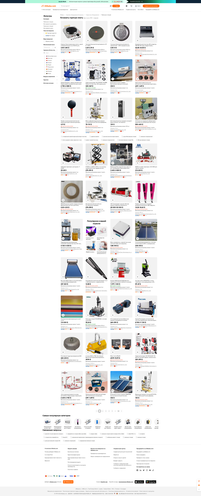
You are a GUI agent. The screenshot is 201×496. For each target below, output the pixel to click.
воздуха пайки (94, 433)
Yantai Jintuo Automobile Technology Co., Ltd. (72, 91)
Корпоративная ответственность (53, 457)
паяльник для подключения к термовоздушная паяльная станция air (87, 437)
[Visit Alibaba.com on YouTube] (150, 470)
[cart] (131, 6)
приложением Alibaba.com (126, 481)
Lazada (100, 488)
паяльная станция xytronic (109, 140)
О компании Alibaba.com (51, 448)
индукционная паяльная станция (87, 440)
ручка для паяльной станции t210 (52, 440)
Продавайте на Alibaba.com (143, 451)
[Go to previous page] (96, 411)
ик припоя (142, 433)
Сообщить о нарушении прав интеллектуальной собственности (122, 464)
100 (118, 411)
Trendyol (117, 488)
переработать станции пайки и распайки (77, 433)
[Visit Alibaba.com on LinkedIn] (140, 470)
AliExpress (78, 488)
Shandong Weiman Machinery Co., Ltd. (70, 212)
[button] (111, 6)
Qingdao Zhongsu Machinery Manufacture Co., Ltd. (72, 327)
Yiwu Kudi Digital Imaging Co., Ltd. (69, 173)
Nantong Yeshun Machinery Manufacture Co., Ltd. (121, 210)
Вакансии (47, 460)
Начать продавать (140, 454)
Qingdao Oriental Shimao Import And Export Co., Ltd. (121, 175)
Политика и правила (73, 469)
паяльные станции (129, 437)
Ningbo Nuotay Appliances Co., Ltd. (69, 131)
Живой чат (116, 454)
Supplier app (104, 481)
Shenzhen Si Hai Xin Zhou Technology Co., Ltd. (121, 252)
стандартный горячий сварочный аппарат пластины (75, 136)
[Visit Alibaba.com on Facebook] (137, 470)
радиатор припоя (95, 136)
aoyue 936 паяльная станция (129, 136)
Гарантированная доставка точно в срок (76, 458)
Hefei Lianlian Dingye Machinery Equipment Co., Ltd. (121, 327)
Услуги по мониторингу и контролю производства (77, 465)
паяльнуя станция (141, 437)
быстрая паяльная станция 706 (126, 140)
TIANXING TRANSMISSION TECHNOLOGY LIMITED (72, 361)
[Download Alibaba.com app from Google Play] (151, 481)
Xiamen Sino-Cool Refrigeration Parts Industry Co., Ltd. (97, 51)
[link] (199, 481)
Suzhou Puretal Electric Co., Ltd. (118, 129)
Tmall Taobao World (93, 488)
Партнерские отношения (142, 463)
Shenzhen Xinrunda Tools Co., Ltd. (118, 364)
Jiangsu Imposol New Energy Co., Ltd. (70, 289)
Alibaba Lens (53, 481)
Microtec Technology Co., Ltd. (142, 173)
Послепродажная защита (74, 462)
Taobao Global (107, 488)
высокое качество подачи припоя (111, 136)
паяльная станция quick (70, 440)
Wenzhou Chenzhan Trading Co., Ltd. (119, 51)
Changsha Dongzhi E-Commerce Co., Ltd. (120, 91)
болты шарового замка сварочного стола (72, 140)
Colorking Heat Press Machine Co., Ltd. (95, 210)
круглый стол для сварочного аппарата (54, 433)
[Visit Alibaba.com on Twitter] (144, 470)
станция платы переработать (51, 437)
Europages (123, 488)
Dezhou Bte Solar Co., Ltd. (141, 251)
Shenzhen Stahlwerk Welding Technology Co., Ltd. (97, 92)
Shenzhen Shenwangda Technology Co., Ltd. (146, 54)
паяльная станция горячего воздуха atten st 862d (113, 433)
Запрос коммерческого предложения (100, 456)
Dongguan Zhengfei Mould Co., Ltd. (94, 131)
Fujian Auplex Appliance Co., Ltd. (143, 290)
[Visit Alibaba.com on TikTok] (153, 470)
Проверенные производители (98, 453)
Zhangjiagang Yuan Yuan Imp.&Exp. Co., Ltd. (145, 129)
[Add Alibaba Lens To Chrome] (68, 481)
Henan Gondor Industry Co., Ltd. (143, 91)
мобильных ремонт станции (113, 437)
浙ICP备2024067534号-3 (140, 493)
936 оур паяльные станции (144, 140)
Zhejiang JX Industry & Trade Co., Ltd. (70, 51)
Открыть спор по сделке (120, 457)
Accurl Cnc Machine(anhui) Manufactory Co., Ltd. (146, 325)
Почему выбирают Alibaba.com (52, 451)
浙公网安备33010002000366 (126, 493)
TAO (113, 488)
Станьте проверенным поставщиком (145, 460)
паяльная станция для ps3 (146, 136)
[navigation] (50, 213)
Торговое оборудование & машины (75, 14)
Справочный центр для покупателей (123, 451)
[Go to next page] (121, 411)
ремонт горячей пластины (92, 140)
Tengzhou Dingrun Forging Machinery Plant (71, 249)
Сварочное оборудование (92, 14)
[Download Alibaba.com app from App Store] (139, 481)
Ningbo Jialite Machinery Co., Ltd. (94, 175)
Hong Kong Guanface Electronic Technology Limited (97, 290)
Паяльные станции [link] (106, 14)
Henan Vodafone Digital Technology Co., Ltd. (121, 288)
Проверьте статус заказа (142, 457)
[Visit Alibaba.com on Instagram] (147, 470)
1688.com (84, 488)
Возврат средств (118, 460)
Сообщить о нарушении (120, 468)
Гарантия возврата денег (74, 454)
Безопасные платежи (73, 451)
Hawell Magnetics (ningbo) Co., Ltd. (94, 364)
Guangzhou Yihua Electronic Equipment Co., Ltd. (97, 327)
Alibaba (62, 14)
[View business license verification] (114, 493)
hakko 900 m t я (132, 433)
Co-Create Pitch (49, 454)
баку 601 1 (65, 437)
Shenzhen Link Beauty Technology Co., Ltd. (145, 214)
